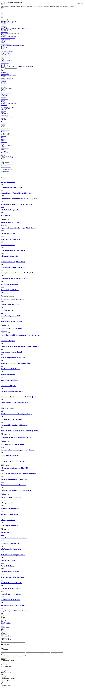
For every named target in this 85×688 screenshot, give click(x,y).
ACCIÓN (16, 6)
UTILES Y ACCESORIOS (6, 145)
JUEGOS (26, 28)
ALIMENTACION (5, 139)
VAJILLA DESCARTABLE (23, 66)
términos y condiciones (8, 657)
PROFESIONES (4, 45)
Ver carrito (3, 671)
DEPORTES (3, 101)
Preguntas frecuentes (8, 164)
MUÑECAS (3, 81)
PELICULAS (10, 28)
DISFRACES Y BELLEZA (14, 45)
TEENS (42, 6)
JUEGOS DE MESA (34, 6)
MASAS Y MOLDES (5, 108)
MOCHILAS (3, 146)
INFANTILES (4, 28)
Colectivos (3, 3)
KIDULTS (49, 6)
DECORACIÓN (4, 152)
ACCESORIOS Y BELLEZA (7, 128)
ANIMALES (3, 82)
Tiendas (6, 163)
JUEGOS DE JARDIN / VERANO (8, 103)
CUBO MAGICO (11, 33)
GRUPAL (3, 121)
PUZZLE (3, 125)
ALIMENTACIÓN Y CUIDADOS (8, 75)
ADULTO (3, 124)
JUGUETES (3, 72)
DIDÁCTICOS (24, 6)
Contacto (7, 165)
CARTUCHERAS (4, 148)
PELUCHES (3, 80)
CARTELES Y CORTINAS (11, 66)
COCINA (22, 45)
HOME (55, 6)
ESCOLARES (62, 6)
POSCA (2, 144)
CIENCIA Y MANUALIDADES (8, 107)
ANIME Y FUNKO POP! (18, 28)
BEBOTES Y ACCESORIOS (7, 78)
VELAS (31, 66)
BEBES (2, 6)
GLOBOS (3, 66)
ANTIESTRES (4, 33)
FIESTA (70, 6)
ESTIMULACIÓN (5, 74)
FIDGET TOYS (4, 95)
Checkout (3, 677)
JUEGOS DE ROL (5, 113)
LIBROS (2, 112)
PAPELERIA (3, 136)
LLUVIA (3, 140)
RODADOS (3, 102)
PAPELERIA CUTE (5, 130)
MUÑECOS (9, 6)
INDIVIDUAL (4, 122)
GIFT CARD (3, 159)
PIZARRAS (3, 109)
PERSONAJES (4, 83)
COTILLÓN (3, 151)
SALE (2, 161)
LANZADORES (4, 94)
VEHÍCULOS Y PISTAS (6, 93)
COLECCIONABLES (5, 133)
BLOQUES (3, 111)
